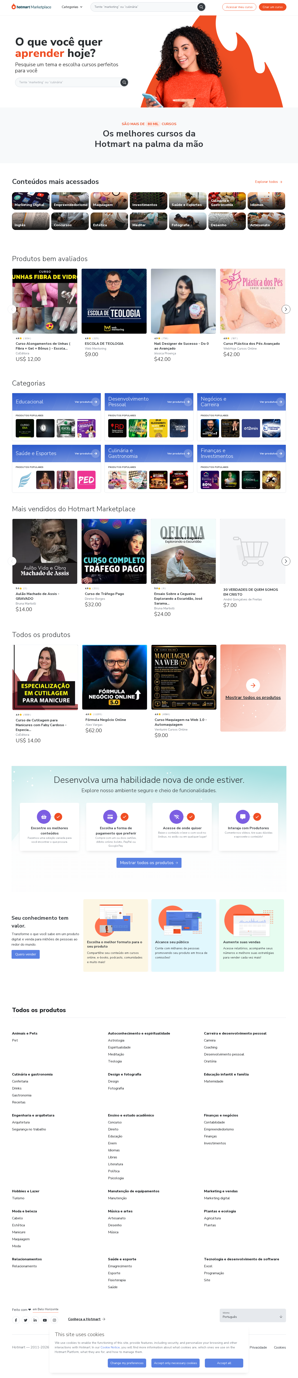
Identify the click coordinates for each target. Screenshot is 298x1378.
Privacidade (258, 1347)
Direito (113, 1129)
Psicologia (116, 1178)
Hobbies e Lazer (25, 1191)
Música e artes (120, 1211)
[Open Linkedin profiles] (35, 1320)
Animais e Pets (25, 1033)
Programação (214, 1273)
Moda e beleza (24, 1211)
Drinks (17, 1088)
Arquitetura (21, 1122)
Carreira (210, 1040)
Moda (16, 1246)
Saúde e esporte (122, 1259)
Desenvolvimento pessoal (224, 1054)
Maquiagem (21, 1239)
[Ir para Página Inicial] (31, 7)
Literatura (115, 1164)
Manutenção (117, 1198)
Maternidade (213, 1081)
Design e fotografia (124, 1074)
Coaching (210, 1047)
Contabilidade (214, 1122)
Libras (112, 1157)
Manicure (19, 1232)
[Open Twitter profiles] (25, 1320)
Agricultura (212, 1218)
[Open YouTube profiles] (44, 1320)
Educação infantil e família (226, 1074)
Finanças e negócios (221, 1115)
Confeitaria (20, 1081)
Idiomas (114, 1150)
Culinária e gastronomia (32, 1074)
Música (113, 1232)
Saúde (113, 1287)
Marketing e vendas (221, 1191)
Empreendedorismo (219, 1129)
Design (113, 1081)
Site (207, 1280)
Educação (115, 1136)
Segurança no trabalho (29, 1129)
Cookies (280, 1347)
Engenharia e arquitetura (33, 1115)
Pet (15, 1040)
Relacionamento (24, 1266)
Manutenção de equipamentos (133, 1191)
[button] (253, 1315)
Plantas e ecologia (220, 1211)
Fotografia (116, 1088)
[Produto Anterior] (12, 305)
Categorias (70, 7)
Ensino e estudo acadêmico (131, 1115)
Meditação (116, 1054)
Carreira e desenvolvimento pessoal (235, 1033)
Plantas (210, 1225)
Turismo (18, 1198)
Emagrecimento (120, 1266)
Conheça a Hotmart (84, 1319)
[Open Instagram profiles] (54, 1320)
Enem (112, 1143)
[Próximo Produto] (286, 305)
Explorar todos (266, 181)
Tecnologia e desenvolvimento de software (241, 1259)
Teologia (115, 1061)
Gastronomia (21, 1095)
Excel (208, 1266)
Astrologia (116, 1040)
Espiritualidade (119, 1047)
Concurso (115, 1122)
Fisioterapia (117, 1280)
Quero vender (25, 954)
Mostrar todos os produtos (147, 863)
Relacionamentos (27, 1259)
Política (114, 1171)
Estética (18, 1225)
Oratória (210, 1061)
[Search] (201, 7)
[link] (31, 201)
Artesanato (117, 1218)
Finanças (210, 1136)
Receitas (19, 1102)
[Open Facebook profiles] (16, 1320)
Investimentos (215, 1143)
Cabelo (17, 1218)
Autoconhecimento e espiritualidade (139, 1033)
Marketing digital (217, 1198)
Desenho (115, 1225)
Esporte (114, 1273)
